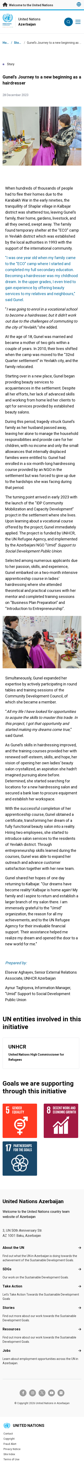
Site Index (9, 1454)
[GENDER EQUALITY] (21, 1121)
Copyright (9, 1438)
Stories (19, 42)
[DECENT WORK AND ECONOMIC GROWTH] (62, 1121)
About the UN (13, 1248)
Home (7, 42)
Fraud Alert (9, 1443)
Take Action (12, 1286)
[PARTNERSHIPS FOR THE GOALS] (21, 1158)
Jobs (7, 1351)
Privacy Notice (11, 1449)
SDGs (7, 1269)
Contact (8, 1433)
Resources (11, 1329)
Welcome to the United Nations (30, 5)
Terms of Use (11, 1459)
